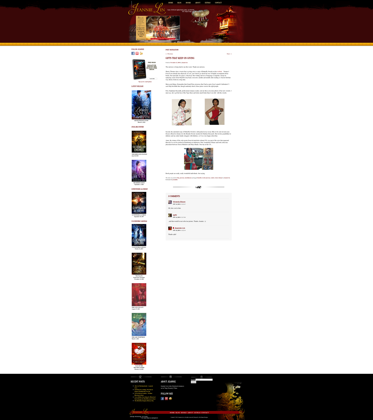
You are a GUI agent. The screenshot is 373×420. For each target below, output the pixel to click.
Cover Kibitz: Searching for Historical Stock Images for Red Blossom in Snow (145, 398)
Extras (207, 3)
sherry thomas (218, 178)
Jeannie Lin (185, 62)
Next (229, 54)
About (197, 3)
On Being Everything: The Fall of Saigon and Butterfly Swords (144, 390)
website (219, 71)
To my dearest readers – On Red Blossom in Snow (143, 394)
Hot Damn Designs (203, 417)
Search (193, 379)
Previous (169, 54)
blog (178, 178)
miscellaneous (188, 178)
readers (213, 178)
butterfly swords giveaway (203, 178)
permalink (175, 179)
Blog (179, 3)
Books (188, 3)
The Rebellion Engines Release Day (144, 401)
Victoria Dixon (179, 202)
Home (170, 3)
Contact (218, 3)
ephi (175, 215)
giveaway (182, 178)
